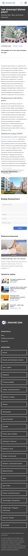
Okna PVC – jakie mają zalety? (16, 305)
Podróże (5, 426)
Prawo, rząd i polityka (9, 434)
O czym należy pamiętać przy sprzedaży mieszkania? (11, 191)
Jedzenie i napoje (8, 397)
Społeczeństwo (7, 471)
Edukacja (5, 375)
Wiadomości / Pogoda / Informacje (10, 509)
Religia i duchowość (9, 456)
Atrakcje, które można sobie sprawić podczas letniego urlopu (18, 288)
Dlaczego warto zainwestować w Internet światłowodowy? (17, 297)
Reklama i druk (7, 449)
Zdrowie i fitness (8, 518)
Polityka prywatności (7, 338)
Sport (4, 478)
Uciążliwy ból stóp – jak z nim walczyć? (13, 258)
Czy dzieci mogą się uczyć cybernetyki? (17, 280)
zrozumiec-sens (6, 46)
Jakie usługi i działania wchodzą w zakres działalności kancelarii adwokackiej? (13, 171)
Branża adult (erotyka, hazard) (12, 360)
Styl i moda (6, 486)
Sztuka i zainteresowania (11, 493)
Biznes (4, 352)
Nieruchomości (7, 419)
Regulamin (4, 341)
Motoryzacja (6, 412)
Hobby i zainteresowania (11, 389)
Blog (2, 335)
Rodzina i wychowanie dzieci (12, 463)
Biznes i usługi (18, 46)
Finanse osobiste (8, 382)
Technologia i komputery (11, 500)
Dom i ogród (6, 367)
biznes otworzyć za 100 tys (9, 139)
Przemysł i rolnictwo (9, 441)
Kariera (4, 404)
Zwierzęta (5, 525)
